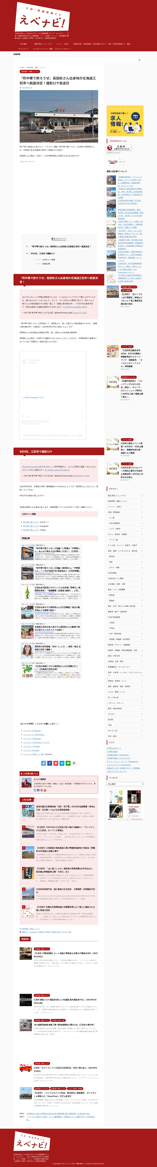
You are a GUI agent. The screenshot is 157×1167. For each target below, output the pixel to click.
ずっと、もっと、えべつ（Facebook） (123, 761)
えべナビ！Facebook (32, 738)
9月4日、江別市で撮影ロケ (41, 253)
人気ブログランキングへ (117, 771)
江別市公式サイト (114, 748)
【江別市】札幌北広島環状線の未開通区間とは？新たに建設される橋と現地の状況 (130, 278)
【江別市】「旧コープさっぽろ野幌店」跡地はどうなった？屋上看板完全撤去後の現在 (130, 234)
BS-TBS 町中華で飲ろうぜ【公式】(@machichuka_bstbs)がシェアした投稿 (53, 435)
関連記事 (43, 264)
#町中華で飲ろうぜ (30, 297)
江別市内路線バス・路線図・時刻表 (121, 44)
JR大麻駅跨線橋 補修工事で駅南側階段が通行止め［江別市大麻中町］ (65, 1024)
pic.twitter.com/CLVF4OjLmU (57, 470)
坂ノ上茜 (68, 932)
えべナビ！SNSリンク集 (33, 754)
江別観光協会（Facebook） (118, 755)
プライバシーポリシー (63, 49)
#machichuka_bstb (30, 466)
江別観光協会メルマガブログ (119, 758)
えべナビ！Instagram (32, 730)
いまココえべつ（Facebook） (119, 765)
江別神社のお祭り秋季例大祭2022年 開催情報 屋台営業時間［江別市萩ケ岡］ (58, 1113)
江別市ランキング (113, 152)
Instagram (33, 932)
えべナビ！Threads (31, 746)
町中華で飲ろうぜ (30, 522)
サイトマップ (23, 49)
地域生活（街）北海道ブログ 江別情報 (123, 768)
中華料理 (41, 932)
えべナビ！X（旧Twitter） (34, 734)
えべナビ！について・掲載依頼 (42, 49)
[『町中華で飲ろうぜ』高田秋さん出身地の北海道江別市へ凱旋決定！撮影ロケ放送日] (61, 763)
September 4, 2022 (81, 476)
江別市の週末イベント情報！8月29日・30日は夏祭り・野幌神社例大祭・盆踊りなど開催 (130, 224)
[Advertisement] (40, 181)
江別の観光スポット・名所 (101, 44)
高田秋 (47, 932)
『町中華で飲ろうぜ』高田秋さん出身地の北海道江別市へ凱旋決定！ (59, 246)
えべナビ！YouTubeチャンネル (36, 742)
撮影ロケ (25, 932)
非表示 (62, 239)
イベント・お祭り (62, 44)
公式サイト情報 (46, 259)
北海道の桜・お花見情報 (82, 44)
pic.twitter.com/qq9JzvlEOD (75, 307)
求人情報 (23, 44)
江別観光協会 (112, 751)
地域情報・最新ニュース (31, 929)
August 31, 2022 (80, 313)
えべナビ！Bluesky (31, 750)
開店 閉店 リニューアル (42, 44)
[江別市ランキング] (119, 149)
